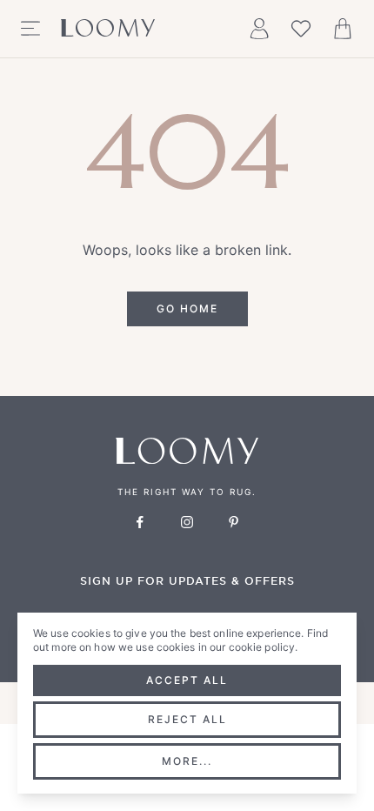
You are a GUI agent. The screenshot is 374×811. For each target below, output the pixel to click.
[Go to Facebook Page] (140, 522)
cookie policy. (263, 646)
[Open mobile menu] (30, 28)
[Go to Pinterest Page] (234, 522)
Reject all (187, 719)
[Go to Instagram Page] (187, 522)
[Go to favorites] (301, 28)
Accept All (187, 680)
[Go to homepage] (108, 28)
